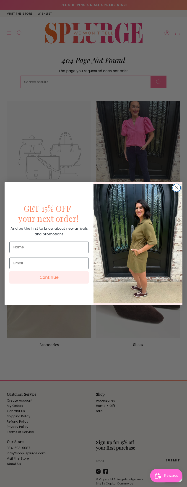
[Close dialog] (177, 188)
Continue (49, 277)
